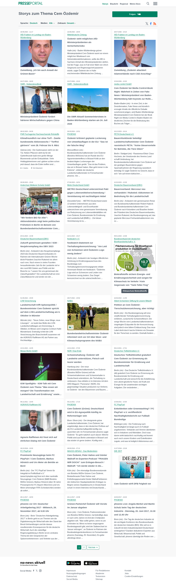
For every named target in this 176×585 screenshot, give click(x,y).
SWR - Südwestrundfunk (30, 84)
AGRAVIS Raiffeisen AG (30, 405)
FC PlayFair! (119, 405)
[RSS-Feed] (154, 24)
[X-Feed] (146, 24)
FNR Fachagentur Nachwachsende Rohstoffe (39, 134)
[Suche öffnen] (148, 3)
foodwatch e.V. (73, 239)
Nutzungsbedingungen (76, 573)
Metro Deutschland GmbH (78, 185)
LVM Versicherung (28, 301)
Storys (105, 4)
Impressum (71, 571)
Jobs (127, 573)
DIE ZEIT (118, 451)
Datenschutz (71, 576)
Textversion (100, 576)
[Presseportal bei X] (36, 571)
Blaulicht (114, 4)
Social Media (72, 579)
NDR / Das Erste (74, 351)
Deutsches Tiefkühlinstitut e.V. (127, 351)
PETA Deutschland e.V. (124, 134)
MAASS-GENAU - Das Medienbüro (82, 451)
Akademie (100, 573)
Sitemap (99, 579)
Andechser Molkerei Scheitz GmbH (35, 185)
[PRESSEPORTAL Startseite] (31, 3)
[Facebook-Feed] (151, 24)
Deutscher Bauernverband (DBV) (128, 185)
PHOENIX (71, 134)
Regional (124, 4)
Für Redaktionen (103, 571)
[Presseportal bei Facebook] (33, 571)
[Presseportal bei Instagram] (39, 570)
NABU (70, 301)
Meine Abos (135, 4)
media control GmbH (123, 84)
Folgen (132, 14)
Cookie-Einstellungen (134, 576)
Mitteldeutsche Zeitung (77, 35)
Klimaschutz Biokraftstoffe (135, 291)
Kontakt (128, 571)
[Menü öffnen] (155, 3)
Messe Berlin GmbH (28, 351)
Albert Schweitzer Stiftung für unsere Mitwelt (132, 301)
